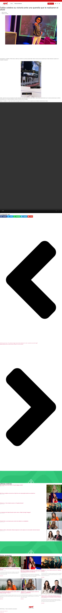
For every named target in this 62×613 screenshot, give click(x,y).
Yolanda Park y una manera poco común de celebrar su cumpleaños (14, 521)
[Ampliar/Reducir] (1, 611)
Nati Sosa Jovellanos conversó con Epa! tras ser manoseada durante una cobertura (17, 493)
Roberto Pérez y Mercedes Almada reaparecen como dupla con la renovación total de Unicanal (20, 529)
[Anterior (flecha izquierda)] (1, 612)
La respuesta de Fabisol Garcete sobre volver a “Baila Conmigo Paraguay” (15, 512)
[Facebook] (55, 3)
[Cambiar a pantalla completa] (3, 611)
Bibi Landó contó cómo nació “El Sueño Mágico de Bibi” (11, 485)
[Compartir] (4, 611)
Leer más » (1, 575)
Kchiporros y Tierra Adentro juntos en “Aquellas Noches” (12, 503)
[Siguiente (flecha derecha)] (3, 612)
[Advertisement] (29, 51)
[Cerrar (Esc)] (6, 611)
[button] (3, 216)
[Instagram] (57, 3)
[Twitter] (59, 3)
